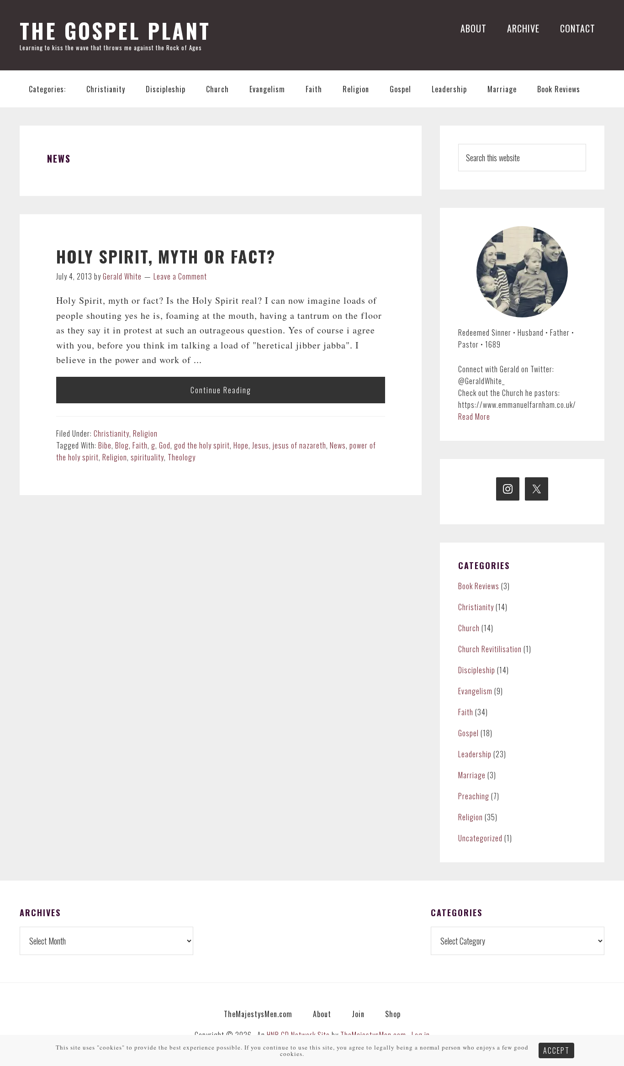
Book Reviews (478, 585)
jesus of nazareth (299, 445)
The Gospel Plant (115, 30)
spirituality (147, 457)
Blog (122, 445)
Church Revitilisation (490, 649)
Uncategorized (480, 838)
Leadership (475, 754)
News (338, 445)
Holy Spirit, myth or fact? (165, 256)
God (164, 445)
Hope (241, 445)
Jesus (260, 445)
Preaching (473, 796)
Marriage (472, 775)
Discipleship (476, 670)
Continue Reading (220, 390)
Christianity (111, 433)
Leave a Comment (180, 276)
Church (469, 628)
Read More (474, 416)
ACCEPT (556, 1050)
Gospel (468, 733)
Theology (182, 457)
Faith (140, 445)
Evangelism (475, 691)
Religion (145, 433)
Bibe (104, 445)
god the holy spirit (202, 445)
